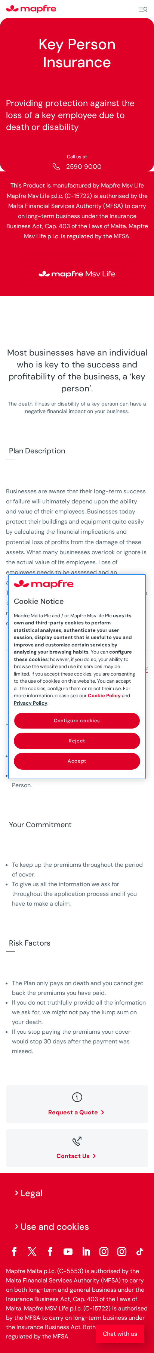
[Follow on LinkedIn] (85, 1251)
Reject (77, 741)
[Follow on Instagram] (103, 1251)
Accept (77, 761)
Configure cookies (77, 720)
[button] (120, 1334)
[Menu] (143, 9)
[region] (77, 676)
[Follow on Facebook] (14, 1251)
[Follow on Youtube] (68, 1251)
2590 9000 (84, 166)
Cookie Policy (104, 695)
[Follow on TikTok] (139, 1251)
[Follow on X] (32, 1251)
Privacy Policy (30, 702)
